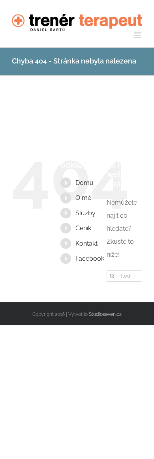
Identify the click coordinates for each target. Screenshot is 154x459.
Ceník (83, 228)
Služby (85, 213)
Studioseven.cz (105, 314)
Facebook (89, 258)
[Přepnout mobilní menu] (138, 35)
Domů (84, 183)
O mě (83, 198)
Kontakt (86, 243)
